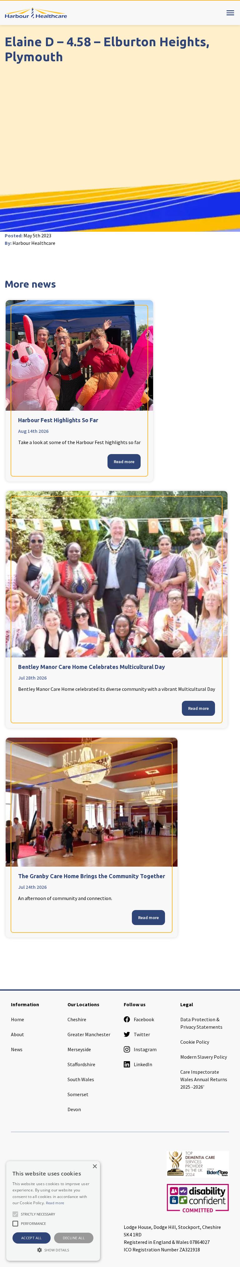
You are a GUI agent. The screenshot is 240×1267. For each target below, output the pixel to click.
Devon (74, 1109)
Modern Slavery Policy (203, 1057)
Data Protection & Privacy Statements (201, 1023)
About (17, 1034)
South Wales (81, 1079)
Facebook (144, 1019)
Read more (124, 461)
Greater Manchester (89, 1034)
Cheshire (77, 1019)
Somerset (78, 1094)
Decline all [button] (74, 1237)
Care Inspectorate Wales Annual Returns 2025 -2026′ (203, 1079)
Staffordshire (81, 1064)
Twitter (142, 1034)
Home (17, 1019)
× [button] (94, 1166)
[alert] (53, 1211)
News (16, 1049)
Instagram (145, 1049)
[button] (53, 1250)
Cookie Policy (194, 1042)
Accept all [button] (31, 1237)
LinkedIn (143, 1064)
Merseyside (79, 1049)
